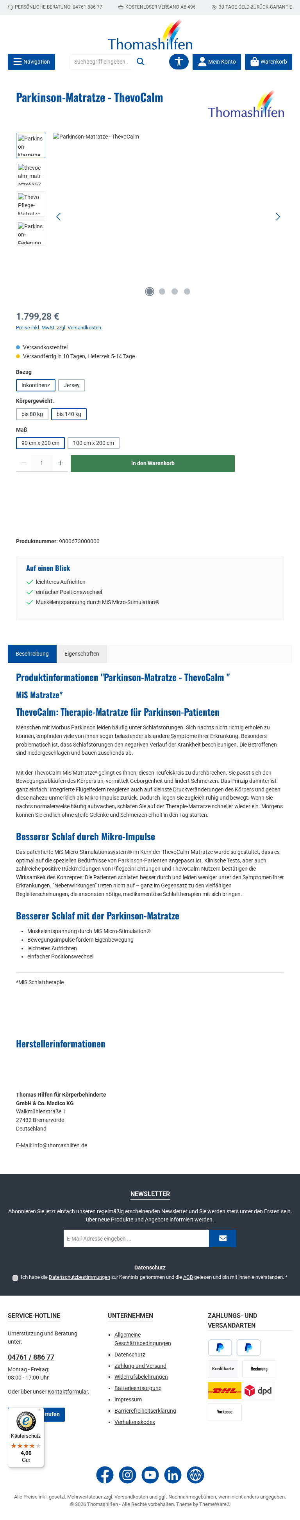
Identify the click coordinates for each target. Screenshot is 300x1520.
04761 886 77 (87, 7)
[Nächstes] (278, 216)
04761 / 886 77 (31, 1357)
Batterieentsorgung (138, 1388)
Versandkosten (131, 1497)
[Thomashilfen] (246, 103)
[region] (150, 216)
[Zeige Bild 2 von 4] (162, 291)
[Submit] (222, 1238)
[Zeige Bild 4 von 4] (187, 291)
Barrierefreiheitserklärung (145, 1411)
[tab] (32, 654)
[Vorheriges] (59, 216)
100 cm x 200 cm (93, 443)
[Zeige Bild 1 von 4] (149, 291)
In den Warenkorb (153, 463)
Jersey (72, 385)
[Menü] (39, 1412)
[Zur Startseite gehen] (150, 34)
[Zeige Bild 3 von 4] (174, 291)
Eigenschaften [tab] (81, 654)
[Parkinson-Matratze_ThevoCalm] (168, 216)
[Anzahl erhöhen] (60, 463)
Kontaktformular (68, 1391)
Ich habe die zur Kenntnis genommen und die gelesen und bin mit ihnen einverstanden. (154, 1277)
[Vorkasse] (225, 1412)
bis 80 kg (32, 414)
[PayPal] (220, 1347)
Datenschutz (129, 1354)
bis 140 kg (69, 414)
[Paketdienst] (241, 1390)
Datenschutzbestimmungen (79, 1277)
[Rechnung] (259, 1369)
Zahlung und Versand (140, 1366)
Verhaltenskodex (134, 1422)
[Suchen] (141, 62)
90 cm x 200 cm (40, 443)
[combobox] (101, 62)
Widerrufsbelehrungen (141, 1377)
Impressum (128, 1399)
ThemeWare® (214, 1504)
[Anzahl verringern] (23, 463)
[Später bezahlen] (248, 1347)
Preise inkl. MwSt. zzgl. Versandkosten (58, 328)
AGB (188, 1277)
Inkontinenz (35, 385)
